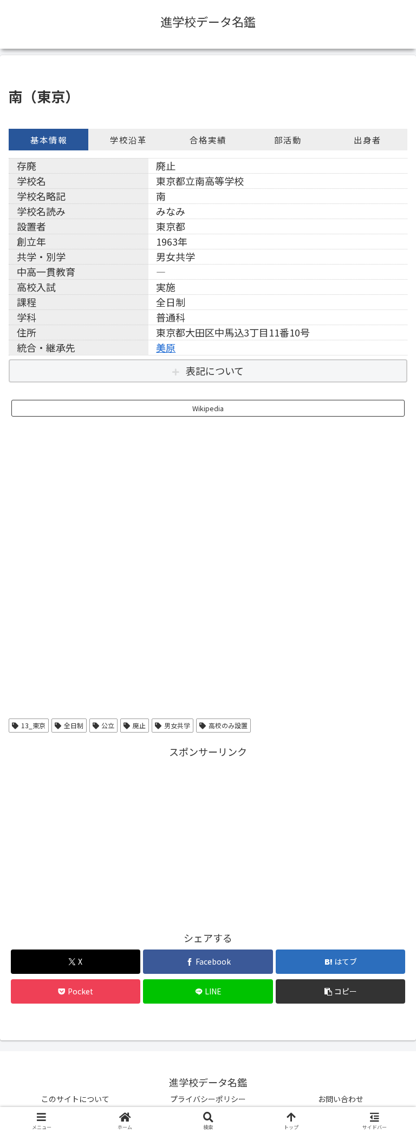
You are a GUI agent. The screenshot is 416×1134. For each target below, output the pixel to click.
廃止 (139, 725)
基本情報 (48, 140)
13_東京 (33, 725)
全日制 (73, 725)
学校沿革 (128, 140)
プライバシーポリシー (208, 1098)
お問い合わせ (340, 1098)
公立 (107, 725)
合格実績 (208, 140)
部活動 (288, 140)
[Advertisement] (208, 836)
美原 (166, 347)
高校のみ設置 (228, 725)
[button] (340, 991)
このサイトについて (75, 1098)
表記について (215, 371)
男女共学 (177, 725)
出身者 (367, 140)
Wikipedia (208, 408)
